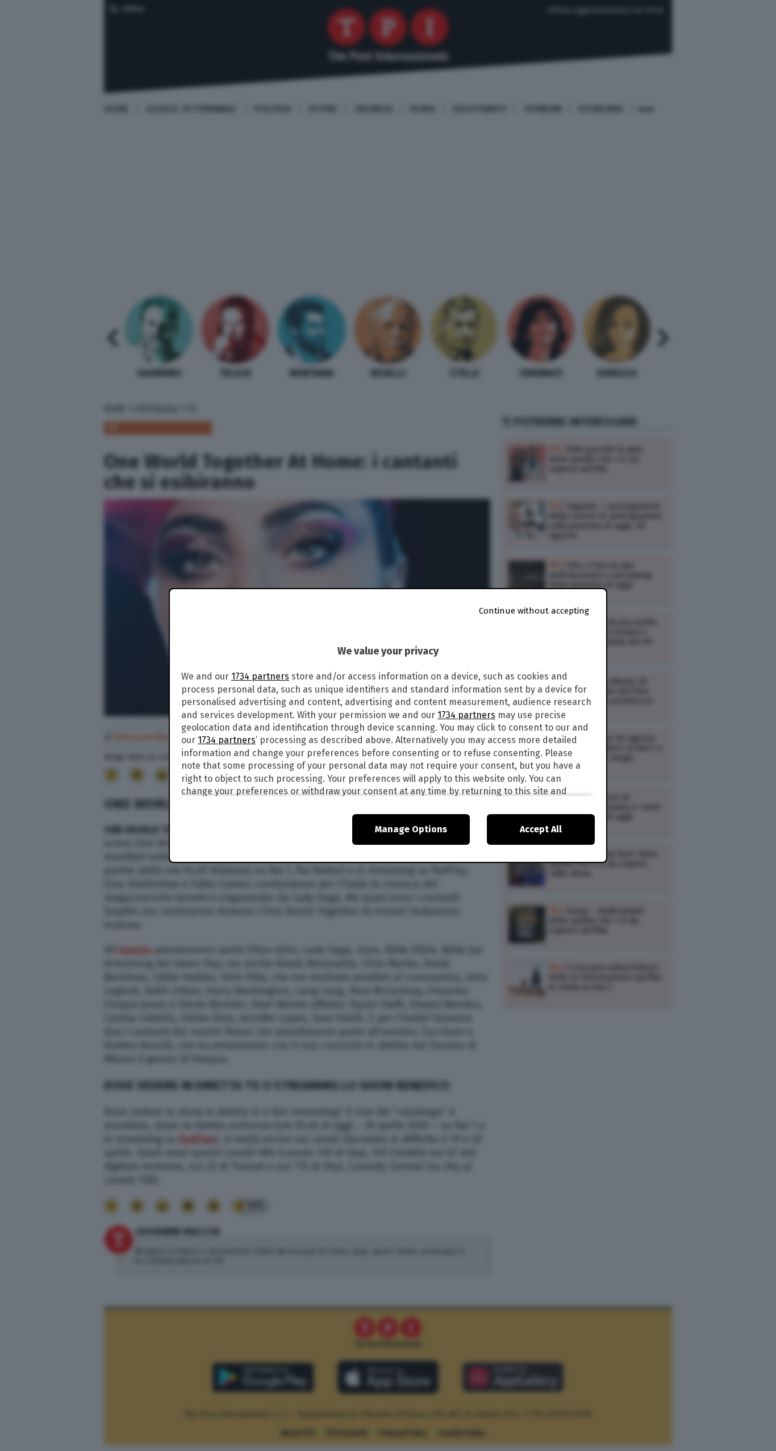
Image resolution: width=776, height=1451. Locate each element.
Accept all (541, 829)
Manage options (411, 829)
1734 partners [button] (260, 676)
